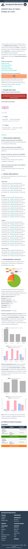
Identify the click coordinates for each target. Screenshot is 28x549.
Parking (3, 523)
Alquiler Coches (19, 523)
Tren (2, 533)
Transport (4, 526)
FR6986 (13, 211)
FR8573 (13, 215)
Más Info (16, 526)
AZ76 (12, 186)
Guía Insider (17, 533)
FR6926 (13, 204)
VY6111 (12, 239)
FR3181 (12, 197)
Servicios (16, 527)
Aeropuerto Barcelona (14, 4)
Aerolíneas (17, 515)
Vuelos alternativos (6, 66)
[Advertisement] (14, 28)
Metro (2, 527)
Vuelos (3, 515)
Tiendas (16, 531)
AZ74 (12, 183)
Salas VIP (16, 529)
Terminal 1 (16, 519)
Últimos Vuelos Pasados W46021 (9, 70)
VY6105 (13, 229)
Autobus (3, 529)
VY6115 (12, 243)
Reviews (16, 539)
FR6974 (12, 208)
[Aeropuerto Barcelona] (2, 4)
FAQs (15, 534)
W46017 (13, 250)
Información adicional (6, 65)
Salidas (3, 518)
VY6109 (12, 236)
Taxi (2, 531)
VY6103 (13, 225)
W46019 (13, 253)
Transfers (3, 538)
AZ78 (12, 190)
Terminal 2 (16, 521)
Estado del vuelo (5, 63)
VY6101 (12, 222)
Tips (15, 536)
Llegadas (3, 517)
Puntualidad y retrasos (6, 68)
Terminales (17, 517)
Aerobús (3, 540)
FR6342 (13, 201)
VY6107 (12, 232)
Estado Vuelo (4, 520)
